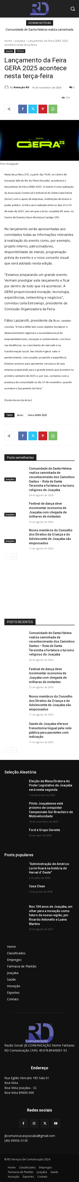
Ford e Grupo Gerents (44, 830)
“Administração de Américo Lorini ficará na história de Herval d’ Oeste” (49, 868)
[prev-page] (7, 556)
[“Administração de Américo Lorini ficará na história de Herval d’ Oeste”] (14, 869)
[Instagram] (34, 1123)
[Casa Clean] (14, 891)
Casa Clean (37, 886)
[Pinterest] (42, 109)
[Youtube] (55, 1123)
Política (20, 51)
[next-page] (14, 556)
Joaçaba (20, 41)
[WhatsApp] (52, 109)
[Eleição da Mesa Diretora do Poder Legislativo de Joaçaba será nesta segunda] (14, 786)
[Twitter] (32, 109)
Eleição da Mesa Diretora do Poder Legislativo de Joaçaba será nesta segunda (50, 785)
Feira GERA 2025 (37, 415)
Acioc (20, 415)
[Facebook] (22, 109)
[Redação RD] (7, 87)
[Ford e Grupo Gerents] (14, 835)
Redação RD (21, 87)
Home (8, 41)
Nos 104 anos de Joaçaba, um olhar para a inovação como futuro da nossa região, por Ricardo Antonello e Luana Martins (50, 915)
